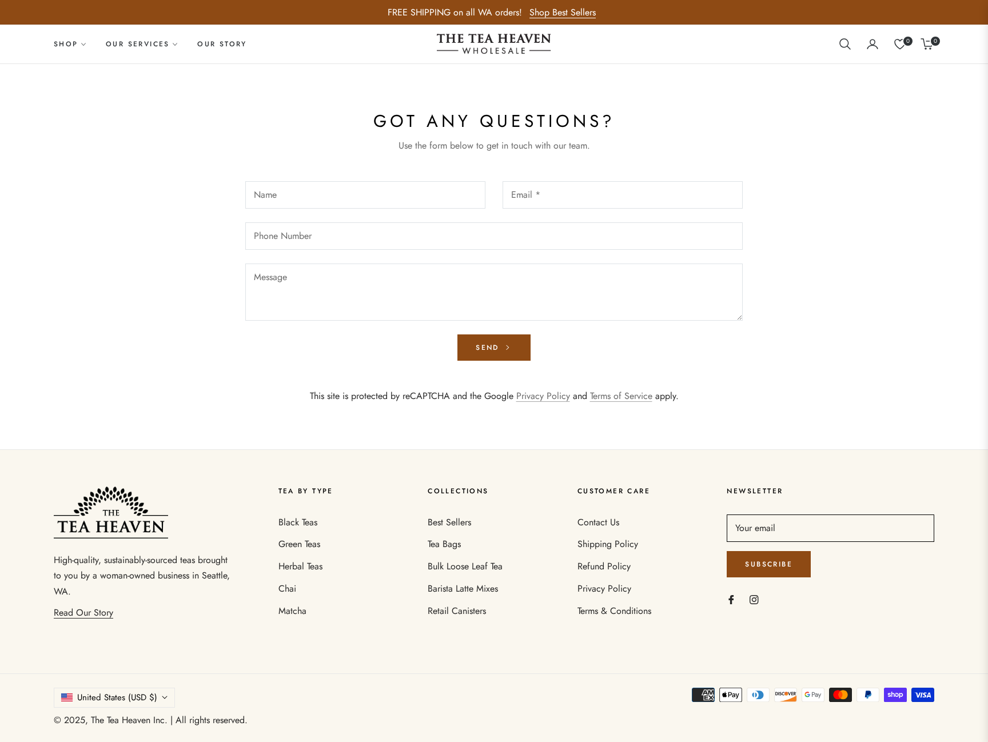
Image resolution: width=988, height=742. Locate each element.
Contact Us (598, 522)
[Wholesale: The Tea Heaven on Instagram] (754, 599)
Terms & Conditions (614, 610)
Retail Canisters (457, 610)
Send (489, 347)
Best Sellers (449, 522)
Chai (287, 588)
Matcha (292, 610)
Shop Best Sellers (562, 12)
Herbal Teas (300, 566)
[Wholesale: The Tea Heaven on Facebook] (731, 599)
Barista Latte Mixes (463, 588)
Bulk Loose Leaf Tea (465, 566)
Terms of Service (621, 395)
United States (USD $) (117, 697)
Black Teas (297, 522)
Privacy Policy (543, 395)
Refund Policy (604, 566)
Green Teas (299, 543)
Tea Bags (444, 543)
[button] (845, 44)
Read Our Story (83, 612)
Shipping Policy (607, 543)
